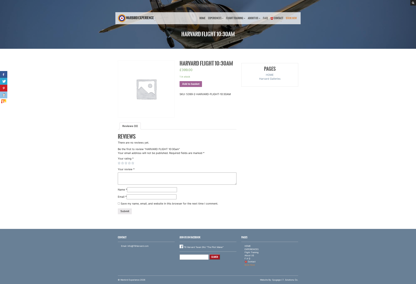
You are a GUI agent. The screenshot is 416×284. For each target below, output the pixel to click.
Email (122, 196)
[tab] (130, 126)
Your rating (126, 158)
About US (253, 18)
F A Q (265, 18)
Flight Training (234, 18)
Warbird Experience (136, 17)
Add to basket (190, 84)
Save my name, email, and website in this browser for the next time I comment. (169, 203)
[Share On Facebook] (3, 74)
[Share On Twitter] (3, 81)
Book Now (291, 18)
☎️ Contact (276, 18)
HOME (202, 18)
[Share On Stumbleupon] (3, 101)
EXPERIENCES (214, 18)
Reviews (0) (130, 126)
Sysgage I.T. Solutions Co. (285, 280)
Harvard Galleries (269, 78)
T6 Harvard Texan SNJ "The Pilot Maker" (203, 247)
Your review (126, 169)
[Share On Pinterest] (3, 88)
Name (122, 189)
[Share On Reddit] (3, 95)
